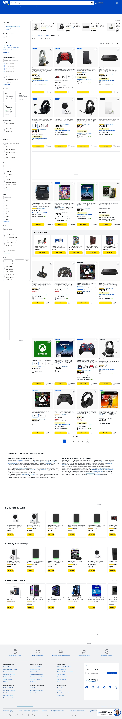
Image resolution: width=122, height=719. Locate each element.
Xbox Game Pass (90, 473)
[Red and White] (91, 367)
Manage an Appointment (36, 674)
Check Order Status (8, 666)
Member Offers (34, 692)
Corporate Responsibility (63, 692)
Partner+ (59, 681)
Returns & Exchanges (8, 671)
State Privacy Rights (35, 711)
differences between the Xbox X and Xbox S (44, 461)
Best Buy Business (61, 679)
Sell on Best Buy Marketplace (64, 666)
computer (97, 474)
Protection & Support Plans (37, 676)
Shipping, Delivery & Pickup (10, 669)
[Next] (75, 77)
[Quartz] (46, 126)
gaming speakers (109, 469)
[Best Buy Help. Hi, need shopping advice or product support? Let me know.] (117, 712)
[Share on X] (116, 687)
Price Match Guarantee (9, 674)
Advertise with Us (61, 669)
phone (91, 474)
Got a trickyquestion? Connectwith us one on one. (106, 712)
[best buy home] (6, 3)
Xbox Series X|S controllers (28, 474)
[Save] (51, 49)
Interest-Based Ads (27, 711)
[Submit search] (92, 3)
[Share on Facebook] (104, 687)
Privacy (20, 710)
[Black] (35, 126)
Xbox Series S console (21, 468)
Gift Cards (5, 681)
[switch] (5, 144)
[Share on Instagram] (92, 687)
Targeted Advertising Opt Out (95, 711)
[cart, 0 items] (117, 3)
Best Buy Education (62, 676)
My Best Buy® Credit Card (9, 687)
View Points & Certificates (36, 690)
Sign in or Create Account (91, 665)
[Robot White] (69, 77)
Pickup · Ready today (12, 25)
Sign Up (112, 673)
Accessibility (6, 710)
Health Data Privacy (44, 711)
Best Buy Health (61, 674)
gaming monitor (104, 468)
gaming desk (43, 469)
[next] (115, 524)
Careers (59, 690)
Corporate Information (63, 687)
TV (97, 468)
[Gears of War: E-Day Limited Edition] (57, 77)
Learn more (92, 681)
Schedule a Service (35, 671)
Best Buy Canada (114, 706)
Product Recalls (7, 676)
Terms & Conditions (12, 711)
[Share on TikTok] (98, 687)
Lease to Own (6, 692)
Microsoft (20, 460)
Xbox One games (103, 461)
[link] (31, 528)
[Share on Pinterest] (110, 687)
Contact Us (33, 681)
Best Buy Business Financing (10, 697)
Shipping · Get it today (12, 28)
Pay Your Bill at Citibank (9, 690)
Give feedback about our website (25, 706)
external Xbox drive (98, 471)
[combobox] (112, 43)
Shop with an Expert (35, 669)
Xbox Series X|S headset (97, 469)
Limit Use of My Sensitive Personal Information (77, 711)
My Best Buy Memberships (36, 687)
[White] (40, 126)
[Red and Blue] (79, 367)
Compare (50, 92)
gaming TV (32, 469)
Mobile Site (104, 706)
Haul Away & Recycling (35, 679)
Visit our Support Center (36, 666)
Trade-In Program (7, 679)
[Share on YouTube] (86, 687)
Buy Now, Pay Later (8, 695)
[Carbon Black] (63, 77)
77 (82, 441)
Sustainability (60, 695)
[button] (99, 2)
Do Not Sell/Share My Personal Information (57, 711)
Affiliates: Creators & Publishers (65, 671)
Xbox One (48, 463)
